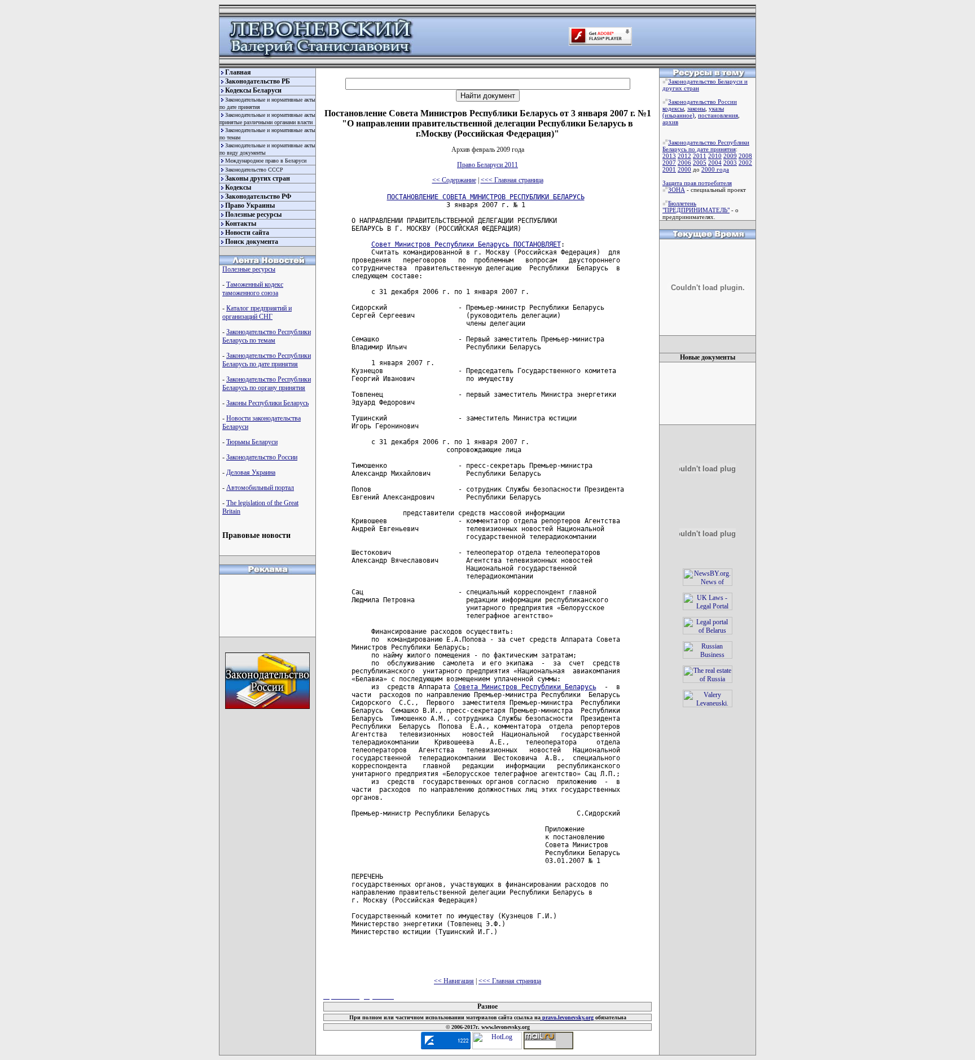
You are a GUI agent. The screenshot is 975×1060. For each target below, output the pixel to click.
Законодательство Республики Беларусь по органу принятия (266, 383)
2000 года (715, 169)
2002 (745, 162)
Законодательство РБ (257, 81)
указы (716, 108)
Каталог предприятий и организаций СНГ (257, 312)
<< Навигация (454, 981)
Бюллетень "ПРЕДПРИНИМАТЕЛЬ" (696, 206)
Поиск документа (251, 242)
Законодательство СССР (254, 170)
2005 (699, 162)
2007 (669, 162)
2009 (730, 155)
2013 (669, 155)
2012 (684, 155)
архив (670, 122)
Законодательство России (261, 457)
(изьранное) (678, 115)
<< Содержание (454, 180)
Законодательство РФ (258, 196)
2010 (715, 155)
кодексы (673, 108)
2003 (730, 162)
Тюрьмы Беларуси (252, 442)
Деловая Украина (250, 472)
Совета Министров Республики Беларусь (525, 687)
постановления (718, 115)
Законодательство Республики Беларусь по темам (266, 336)
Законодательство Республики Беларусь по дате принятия (266, 360)
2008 (745, 155)
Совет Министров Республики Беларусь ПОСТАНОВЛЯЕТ (466, 244)
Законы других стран (257, 178)
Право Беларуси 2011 (487, 165)
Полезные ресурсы (253, 214)
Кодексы (238, 187)
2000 (684, 169)
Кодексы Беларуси (253, 90)
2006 (684, 162)
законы (696, 108)
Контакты (240, 223)
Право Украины (250, 205)
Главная (238, 72)
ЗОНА (676, 189)
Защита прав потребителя (697, 182)
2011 (699, 155)
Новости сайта (247, 232)
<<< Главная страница (512, 180)
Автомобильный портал (260, 488)
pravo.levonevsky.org (567, 1017)
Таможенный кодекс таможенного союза (252, 289)
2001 (669, 169)
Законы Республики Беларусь (267, 403)
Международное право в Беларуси (265, 160)
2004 (715, 162)
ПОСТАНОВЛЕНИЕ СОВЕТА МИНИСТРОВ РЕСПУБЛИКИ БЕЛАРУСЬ (486, 197)
